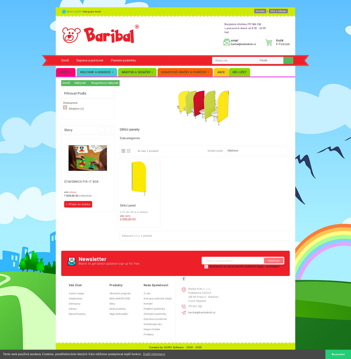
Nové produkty (118, 308)
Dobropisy (74, 303)
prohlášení (273, 266)
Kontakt (260, 11)
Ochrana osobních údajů (157, 298)
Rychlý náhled (142, 199)
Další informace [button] (154, 354)
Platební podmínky (123, 60)
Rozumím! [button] (338, 354)
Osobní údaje (76, 293)
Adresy (73, 308)
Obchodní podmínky (155, 314)
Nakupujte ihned (92, 11)
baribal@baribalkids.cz (243, 44)
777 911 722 (195, 306)
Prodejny (149, 334)
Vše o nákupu (278, 11)
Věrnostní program (120, 293)
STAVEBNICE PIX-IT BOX (81, 181)
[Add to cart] (135, 199)
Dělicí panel (128, 205)
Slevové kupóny (77, 314)
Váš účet (75, 285)
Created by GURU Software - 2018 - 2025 (175, 347)
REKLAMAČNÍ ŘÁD (120, 298)
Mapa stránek (152, 329)
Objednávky (75, 298)
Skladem (76, 108)
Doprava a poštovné (89, 60)
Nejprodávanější (119, 314)
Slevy (112, 303)
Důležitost (256, 151)
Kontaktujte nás (153, 324)
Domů (65, 60)
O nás (147, 293)
